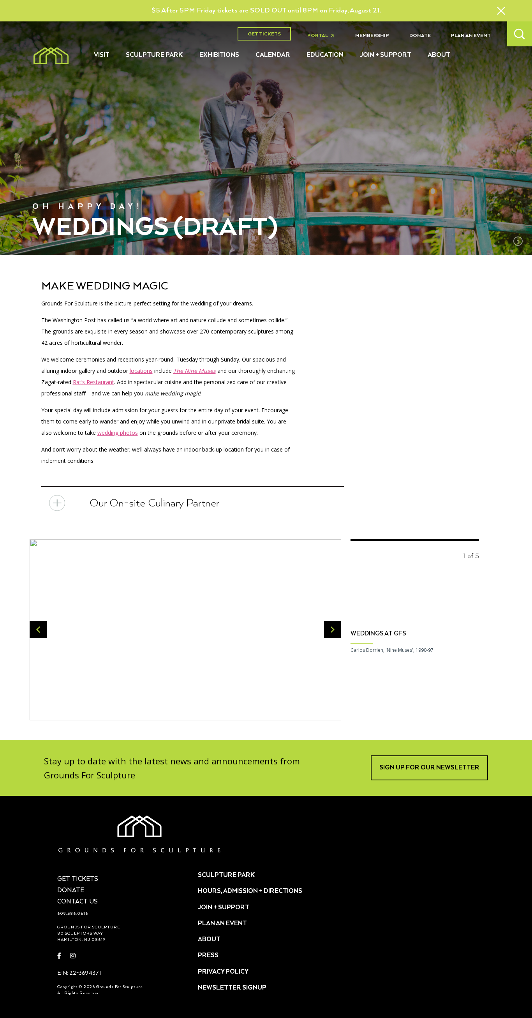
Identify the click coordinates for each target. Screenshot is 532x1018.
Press (208, 955)
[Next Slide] (332, 629)
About (439, 55)
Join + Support (385, 55)
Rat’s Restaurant (93, 382)
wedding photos (117, 432)
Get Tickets (264, 34)
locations (141, 370)
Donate (420, 36)
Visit (101, 55)
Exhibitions (219, 55)
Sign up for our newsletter (429, 767)
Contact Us (77, 901)
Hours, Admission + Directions (250, 891)
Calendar (272, 55)
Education (325, 55)
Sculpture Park (154, 55)
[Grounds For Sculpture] (51, 55)
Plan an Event (471, 36)
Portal (323, 36)
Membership (372, 36)
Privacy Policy (223, 972)
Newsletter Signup (232, 988)
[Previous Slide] (38, 629)
